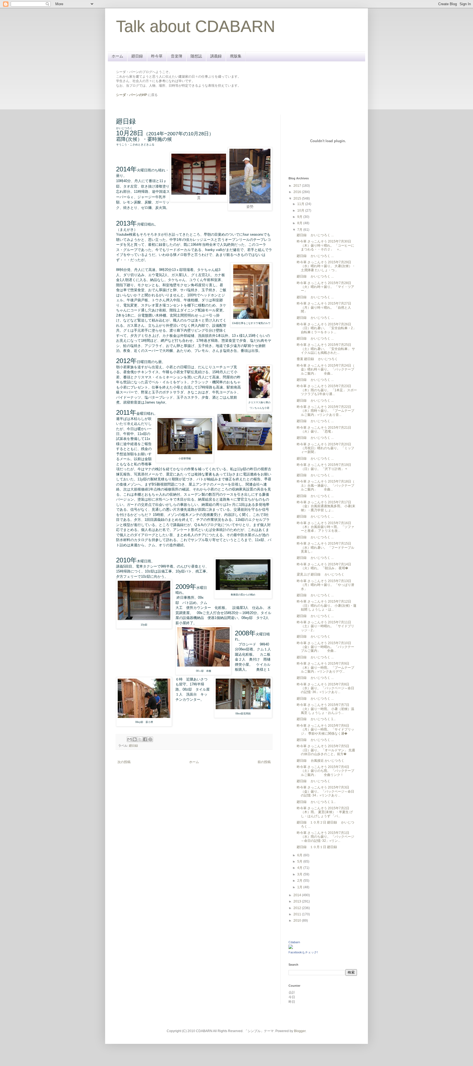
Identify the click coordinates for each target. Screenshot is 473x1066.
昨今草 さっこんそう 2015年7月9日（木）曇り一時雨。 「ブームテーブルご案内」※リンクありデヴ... (325, 667)
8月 (300, 223)
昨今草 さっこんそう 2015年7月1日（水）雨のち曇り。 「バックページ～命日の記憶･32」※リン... (325, 837)
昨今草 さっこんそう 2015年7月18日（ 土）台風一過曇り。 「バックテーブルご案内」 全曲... (325, 485)
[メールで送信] (129, 739)
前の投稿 (264, 762)
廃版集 (235, 56)
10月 (301, 210)
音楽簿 (176, 56)
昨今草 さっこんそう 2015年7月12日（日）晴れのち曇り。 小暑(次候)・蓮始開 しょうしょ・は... (326, 605)
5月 (300, 861)
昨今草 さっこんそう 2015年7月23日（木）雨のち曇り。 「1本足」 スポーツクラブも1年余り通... (327, 390)
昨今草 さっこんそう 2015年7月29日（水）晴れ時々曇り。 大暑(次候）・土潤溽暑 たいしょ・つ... (326, 266)
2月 (300, 881)
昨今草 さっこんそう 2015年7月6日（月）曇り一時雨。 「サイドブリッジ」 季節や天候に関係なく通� (325, 729)
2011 (297, 914)
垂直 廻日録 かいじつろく (317, 359)
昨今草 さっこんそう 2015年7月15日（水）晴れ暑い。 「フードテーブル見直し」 (325, 547)
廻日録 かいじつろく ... (315, 235)
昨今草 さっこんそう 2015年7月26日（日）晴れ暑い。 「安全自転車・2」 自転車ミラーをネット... (326, 328)
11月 (301, 204)
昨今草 (157, 56)
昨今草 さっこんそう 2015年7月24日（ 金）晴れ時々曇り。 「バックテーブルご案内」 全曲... (325, 369)
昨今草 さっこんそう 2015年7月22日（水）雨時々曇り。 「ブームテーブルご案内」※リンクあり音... (325, 411)
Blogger (299, 1031)
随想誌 (196, 56)
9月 (300, 217)
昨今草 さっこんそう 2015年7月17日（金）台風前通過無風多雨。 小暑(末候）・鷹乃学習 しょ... (326, 506)
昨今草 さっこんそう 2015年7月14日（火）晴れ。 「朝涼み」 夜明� (324, 566)
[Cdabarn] (291, 948)
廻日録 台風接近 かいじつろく (320, 761)
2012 (297, 908)
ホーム (117, 56)
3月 (300, 874)
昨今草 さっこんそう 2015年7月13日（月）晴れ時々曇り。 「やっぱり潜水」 (325, 585)
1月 (300, 887)
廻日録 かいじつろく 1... (316, 719)
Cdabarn (294, 942)
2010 (297, 920)
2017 (297, 186)
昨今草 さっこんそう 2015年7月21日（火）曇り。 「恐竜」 (324, 429)
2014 (297, 895)
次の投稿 (124, 762)
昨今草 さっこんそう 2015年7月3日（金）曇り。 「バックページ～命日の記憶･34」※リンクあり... (325, 791)
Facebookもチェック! (303, 952)
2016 (297, 192)
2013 (297, 901)
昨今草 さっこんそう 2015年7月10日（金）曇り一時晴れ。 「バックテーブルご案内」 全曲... (325, 647)
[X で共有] (140, 739)
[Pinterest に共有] (150, 739)
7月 (300, 230)
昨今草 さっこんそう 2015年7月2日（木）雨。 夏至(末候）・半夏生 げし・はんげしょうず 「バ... (325, 812)
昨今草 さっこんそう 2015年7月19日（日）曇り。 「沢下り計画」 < (324, 467)
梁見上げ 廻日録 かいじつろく (320, 574)
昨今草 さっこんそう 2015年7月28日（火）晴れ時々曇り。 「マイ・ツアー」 (325, 287)
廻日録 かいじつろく (313, 636)
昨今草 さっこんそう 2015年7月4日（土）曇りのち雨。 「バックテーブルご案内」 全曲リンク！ (325, 771)
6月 (300, 855)
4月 (300, 868)
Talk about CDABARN (195, 26)
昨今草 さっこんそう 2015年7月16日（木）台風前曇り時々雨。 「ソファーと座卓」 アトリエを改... (325, 527)
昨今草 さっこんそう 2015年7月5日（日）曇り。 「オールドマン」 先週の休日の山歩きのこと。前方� (326, 750)
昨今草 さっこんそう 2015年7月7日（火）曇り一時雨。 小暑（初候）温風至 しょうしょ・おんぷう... (325, 709)
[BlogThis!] (134, 739)
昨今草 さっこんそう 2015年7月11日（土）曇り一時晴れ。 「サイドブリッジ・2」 (325, 626)
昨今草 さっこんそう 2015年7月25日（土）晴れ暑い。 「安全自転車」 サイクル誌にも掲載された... (326, 349)
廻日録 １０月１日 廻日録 (318, 847)
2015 (297, 198)
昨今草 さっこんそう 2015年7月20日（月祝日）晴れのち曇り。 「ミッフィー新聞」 (325, 448)
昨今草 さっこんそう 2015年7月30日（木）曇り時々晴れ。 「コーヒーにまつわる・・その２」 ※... (325, 245)
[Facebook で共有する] (145, 739)
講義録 (216, 56)
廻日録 (137, 56)
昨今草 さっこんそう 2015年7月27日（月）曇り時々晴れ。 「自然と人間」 (324, 307)
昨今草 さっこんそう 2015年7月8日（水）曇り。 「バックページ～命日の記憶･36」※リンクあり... (325, 688)
